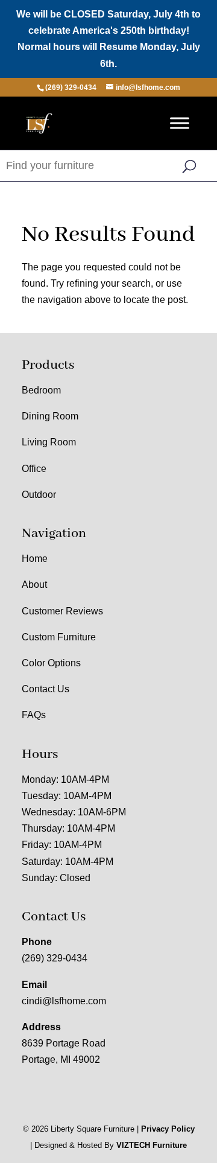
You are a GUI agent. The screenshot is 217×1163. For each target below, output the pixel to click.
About (34, 584)
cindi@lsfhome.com (64, 1001)
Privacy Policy (168, 1128)
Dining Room (50, 416)
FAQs (34, 715)
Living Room (49, 442)
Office (34, 469)
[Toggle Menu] (179, 123)
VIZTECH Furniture (151, 1145)
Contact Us (45, 689)
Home (35, 558)
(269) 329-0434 (54, 958)
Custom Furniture (59, 637)
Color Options (51, 663)
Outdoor (39, 494)
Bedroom (41, 390)
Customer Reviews (62, 611)
